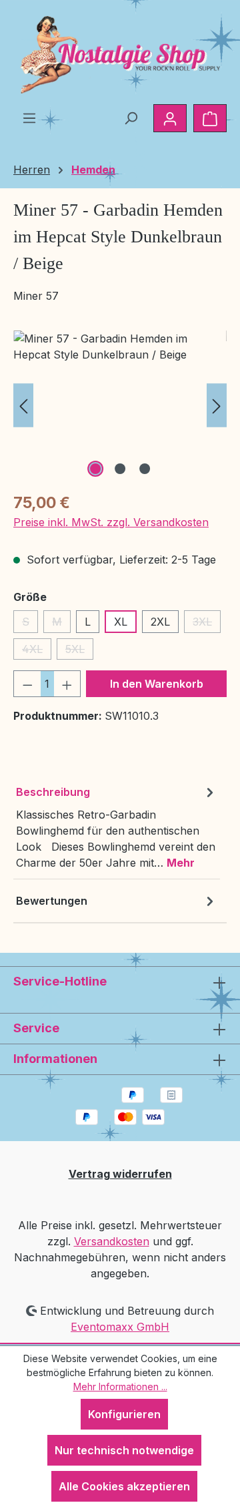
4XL (36, 651)
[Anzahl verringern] (27, 683)
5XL (79, 651)
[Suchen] (131, 117)
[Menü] (29, 117)
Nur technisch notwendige (124, 1450)
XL (120, 621)
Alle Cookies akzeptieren (124, 1486)
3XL (207, 624)
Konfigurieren (124, 1414)
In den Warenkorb (156, 683)
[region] (120, 406)
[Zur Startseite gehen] (120, 54)
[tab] (116, 827)
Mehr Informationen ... (120, 1386)
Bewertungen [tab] (51, 900)
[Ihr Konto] (170, 118)
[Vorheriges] (23, 405)
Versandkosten (111, 1241)
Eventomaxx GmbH (120, 1326)
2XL (160, 621)
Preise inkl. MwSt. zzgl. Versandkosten (111, 522)
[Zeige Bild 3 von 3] (144, 468)
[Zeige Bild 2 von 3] (120, 468)
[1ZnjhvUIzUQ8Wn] (120, 406)
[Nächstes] (217, 405)
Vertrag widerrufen (120, 1173)
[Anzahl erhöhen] (67, 683)
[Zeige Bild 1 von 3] (95, 468)
